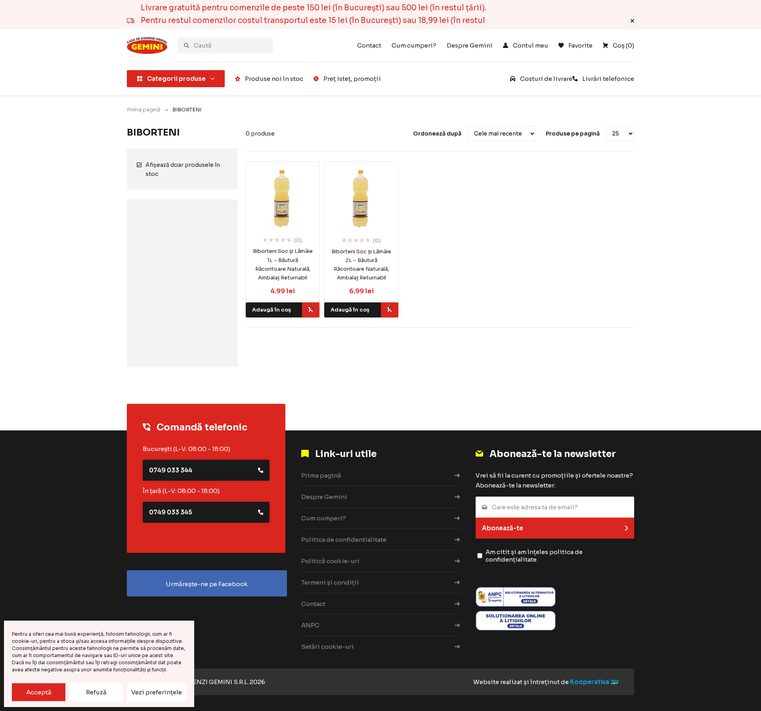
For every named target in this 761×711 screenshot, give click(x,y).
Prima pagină (143, 109)
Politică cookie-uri (330, 561)
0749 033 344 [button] (170, 470)
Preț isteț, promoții (352, 78)
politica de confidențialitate (534, 555)
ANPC (310, 625)
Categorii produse (176, 78)
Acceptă (39, 692)
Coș (623, 45)
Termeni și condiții (330, 582)
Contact (369, 45)
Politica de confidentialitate (343, 539)
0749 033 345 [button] (170, 512)
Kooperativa (589, 682)
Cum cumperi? (414, 45)
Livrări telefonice (608, 78)
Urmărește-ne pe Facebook (207, 584)
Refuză (96, 692)
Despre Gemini (470, 45)
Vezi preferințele (156, 692)
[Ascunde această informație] (632, 20)
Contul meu (530, 45)
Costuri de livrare (546, 78)
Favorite (580, 45)
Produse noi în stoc (274, 78)
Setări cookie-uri (327, 646)
